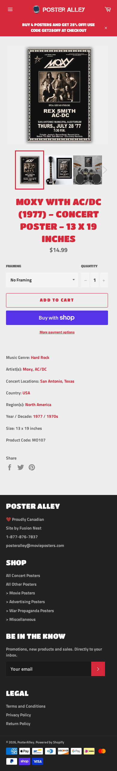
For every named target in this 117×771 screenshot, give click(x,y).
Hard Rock (40, 357)
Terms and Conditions (26, 706)
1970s (52, 416)
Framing (13, 266)
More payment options (57, 332)
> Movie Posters (20, 593)
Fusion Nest (30, 528)
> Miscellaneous (21, 619)
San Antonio (51, 381)
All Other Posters (21, 584)
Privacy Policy (18, 715)
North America (38, 404)
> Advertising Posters (25, 601)
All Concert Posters (23, 575)
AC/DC (41, 369)
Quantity (89, 266)
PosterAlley (25, 742)
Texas (69, 381)
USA (26, 393)
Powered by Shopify (50, 742)
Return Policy (18, 723)
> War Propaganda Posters (30, 610)
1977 (38, 416)
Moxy (28, 369)
